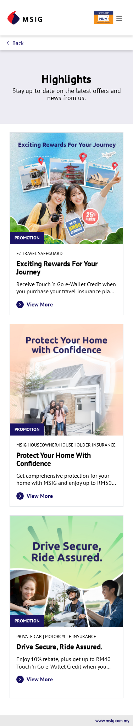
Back (18, 42)
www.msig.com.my (112, 720)
